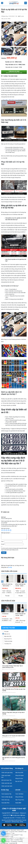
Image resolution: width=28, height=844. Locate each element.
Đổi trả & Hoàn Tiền (6, 780)
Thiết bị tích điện (8, 641)
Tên (2, 541)
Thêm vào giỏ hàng (14, 72)
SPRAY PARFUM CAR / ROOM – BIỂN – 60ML (20, 614)
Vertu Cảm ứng (5, 800)
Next (25, 51)
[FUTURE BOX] (7, 608)
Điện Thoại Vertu (19, 800)
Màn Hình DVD (7, 636)
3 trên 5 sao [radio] (6, 530)
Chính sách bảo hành (6, 786)
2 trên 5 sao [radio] (4, 530)
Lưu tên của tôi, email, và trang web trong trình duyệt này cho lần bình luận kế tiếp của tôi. (14, 549)
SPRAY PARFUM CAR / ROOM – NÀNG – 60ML (20, 585)
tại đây (10, 567)
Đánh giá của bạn (5, 528)
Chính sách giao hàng (6, 772)
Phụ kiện (22, 16)
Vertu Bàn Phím (5, 802)
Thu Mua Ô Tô (7, 643)
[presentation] (2, 581)
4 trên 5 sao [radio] (8, 530)
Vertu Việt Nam (19, 794)
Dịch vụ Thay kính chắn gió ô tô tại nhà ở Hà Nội (13, 713)
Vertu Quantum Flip (6, 794)
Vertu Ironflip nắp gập (6, 797)
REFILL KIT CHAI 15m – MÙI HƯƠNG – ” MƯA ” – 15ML (7, 585)
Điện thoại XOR (19, 772)
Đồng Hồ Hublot (19, 775)
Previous (3, 51)
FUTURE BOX (5, 613)
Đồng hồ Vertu (19, 778)
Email (3, 544)
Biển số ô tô (7, 634)
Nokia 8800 (18, 802)
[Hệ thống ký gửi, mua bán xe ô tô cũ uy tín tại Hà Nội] (14, 3)
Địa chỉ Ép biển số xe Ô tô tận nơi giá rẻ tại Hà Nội (13, 689)
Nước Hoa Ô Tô (8, 638)
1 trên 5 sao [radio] (2, 530)
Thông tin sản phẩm (10, 76)
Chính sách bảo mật (6, 783)
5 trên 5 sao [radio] (10, 530)
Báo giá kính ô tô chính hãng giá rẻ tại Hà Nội (13, 758)
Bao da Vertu (18, 781)
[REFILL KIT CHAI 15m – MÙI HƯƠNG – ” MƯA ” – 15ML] (7, 579)
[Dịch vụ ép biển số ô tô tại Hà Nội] (14, 34)
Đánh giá (6, 512)
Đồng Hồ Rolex (19, 797)
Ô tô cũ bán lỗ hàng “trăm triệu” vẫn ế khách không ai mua (12, 666)
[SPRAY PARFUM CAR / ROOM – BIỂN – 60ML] (20, 608)
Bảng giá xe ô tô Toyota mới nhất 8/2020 (13, 735)
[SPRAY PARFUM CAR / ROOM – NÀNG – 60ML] (20, 579)
